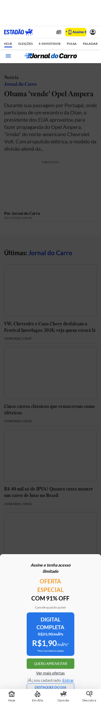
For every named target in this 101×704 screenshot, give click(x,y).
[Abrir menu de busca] (93, 56)
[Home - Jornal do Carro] (50, 56)
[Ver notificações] (93, 32)
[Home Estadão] (18, 32)
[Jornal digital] (59, 32)
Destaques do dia (50, 687)
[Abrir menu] (8, 56)
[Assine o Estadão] (75, 32)
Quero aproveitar (50, 664)
